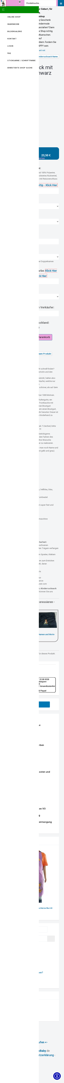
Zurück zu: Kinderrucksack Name (42, 56)
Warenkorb (13, 24)
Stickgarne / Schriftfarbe (21, 61)
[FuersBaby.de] (3, 3)
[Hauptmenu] (61, 3)
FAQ (9, 53)
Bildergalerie (14, 31)
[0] (19, 5)
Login (10, 46)
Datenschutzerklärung (40, 1055)
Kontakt (12, 39)
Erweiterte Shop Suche (19, 68)
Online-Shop (14, 17)
